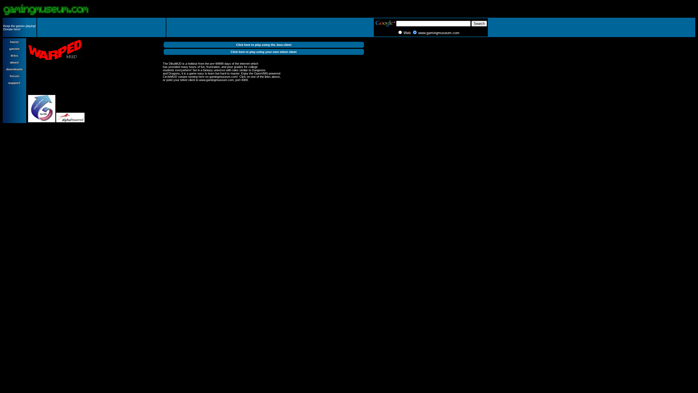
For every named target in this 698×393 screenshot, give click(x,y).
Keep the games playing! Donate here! (19, 27)
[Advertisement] (101, 27)
